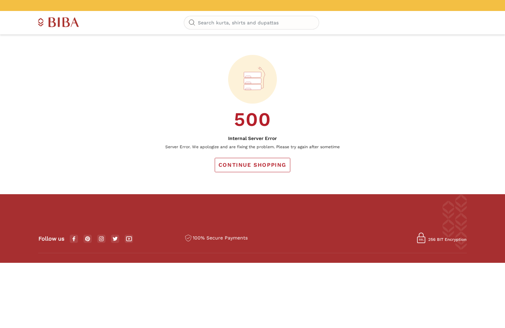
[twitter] (115, 239)
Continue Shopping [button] (252, 165)
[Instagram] (101, 239)
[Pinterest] (87, 239)
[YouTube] (129, 239)
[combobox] (251, 23)
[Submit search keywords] (192, 23)
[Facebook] (74, 239)
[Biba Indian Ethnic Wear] (58, 22)
